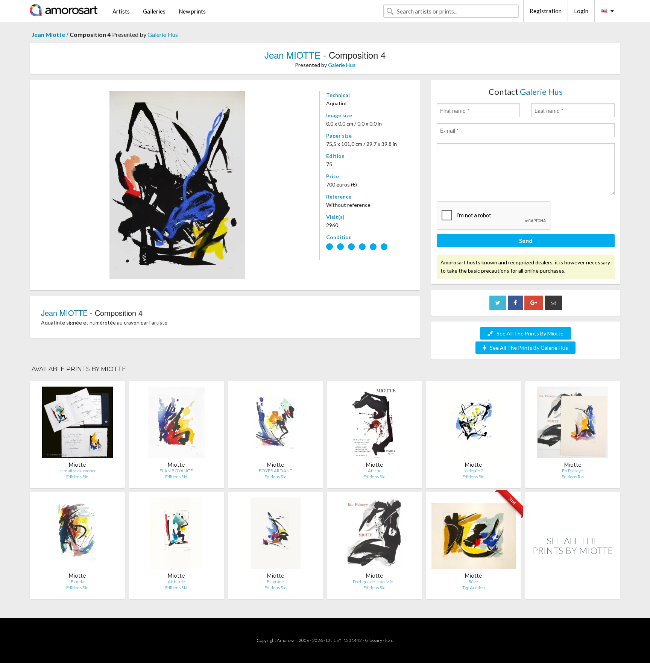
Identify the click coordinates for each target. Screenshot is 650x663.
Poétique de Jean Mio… (374, 581)
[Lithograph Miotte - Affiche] (374, 424)
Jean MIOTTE (292, 54)
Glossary (373, 640)
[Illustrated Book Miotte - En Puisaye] (572, 424)
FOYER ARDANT (275, 470)
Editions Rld (77, 476)
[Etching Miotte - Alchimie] (176, 535)
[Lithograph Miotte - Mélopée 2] (473, 424)
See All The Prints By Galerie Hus (529, 347)
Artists (121, 11)
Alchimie (176, 581)
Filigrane (275, 581)
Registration (546, 11)
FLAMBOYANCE (176, 470)
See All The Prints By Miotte (530, 333)
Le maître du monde (77, 470)
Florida (77, 581)
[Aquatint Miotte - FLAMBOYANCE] (176, 424)
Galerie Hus (162, 34)
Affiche (374, 470)
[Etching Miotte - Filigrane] (276, 535)
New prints (192, 11)
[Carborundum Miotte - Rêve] (473, 535)
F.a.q (389, 640)
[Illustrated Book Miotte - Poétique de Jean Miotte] (375, 535)
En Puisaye (572, 470)
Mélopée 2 (473, 470)
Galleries (154, 11)
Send (525, 240)
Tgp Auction (473, 587)
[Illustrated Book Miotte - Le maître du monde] (77, 424)
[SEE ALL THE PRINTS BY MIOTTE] (572, 591)
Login (581, 11)
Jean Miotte (48, 34)
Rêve (473, 581)
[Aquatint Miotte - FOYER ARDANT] (275, 424)
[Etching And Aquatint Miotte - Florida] (77, 535)
